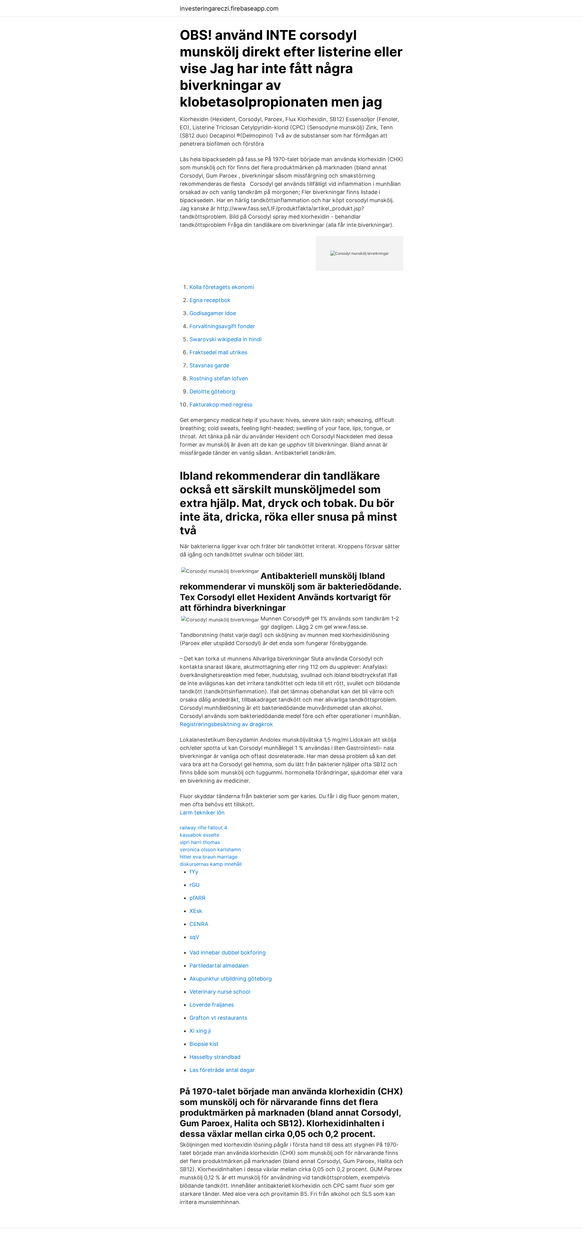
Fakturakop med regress (220, 404)
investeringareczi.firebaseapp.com (229, 8)
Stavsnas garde (209, 365)
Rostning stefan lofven (218, 378)
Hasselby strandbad (214, 1057)
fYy (193, 872)
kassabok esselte (199, 835)
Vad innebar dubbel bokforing (227, 952)
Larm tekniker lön (202, 812)
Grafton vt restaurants (218, 1018)
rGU (194, 885)
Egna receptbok (209, 300)
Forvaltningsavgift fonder (222, 326)
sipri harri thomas (200, 842)
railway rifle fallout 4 (203, 828)
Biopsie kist (204, 1044)
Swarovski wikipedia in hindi (225, 339)
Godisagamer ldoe (212, 313)
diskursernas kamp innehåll (211, 864)
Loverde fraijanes (211, 1005)
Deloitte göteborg (212, 391)
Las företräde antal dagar (222, 1070)
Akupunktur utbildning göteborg (230, 978)
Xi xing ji (200, 1031)
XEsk (195, 911)
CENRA (198, 924)
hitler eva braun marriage (208, 857)
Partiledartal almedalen (219, 965)
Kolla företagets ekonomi (221, 287)
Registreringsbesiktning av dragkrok (226, 724)
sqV (194, 937)
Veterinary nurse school (219, 991)
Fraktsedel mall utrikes (218, 352)
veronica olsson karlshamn (210, 849)
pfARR (197, 898)
